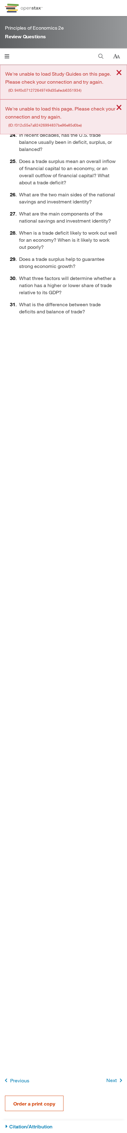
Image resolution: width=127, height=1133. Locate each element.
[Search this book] (101, 56)
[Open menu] (7, 56)
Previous (19, 1080)
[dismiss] (119, 73)
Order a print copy (34, 1103)
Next (111, 1080)
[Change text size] (116, 56)
